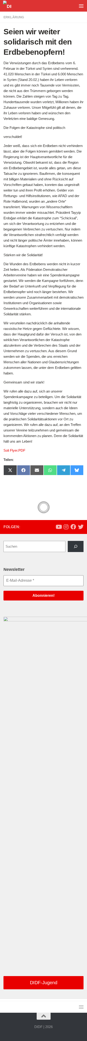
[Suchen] (76, 546)
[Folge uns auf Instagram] (66, 527)
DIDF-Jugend (43, 982)
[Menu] (81, 6)
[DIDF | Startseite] (8, 6)
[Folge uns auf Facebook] (73, 527)
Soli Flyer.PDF (14, 450)
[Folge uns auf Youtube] (58, 527)
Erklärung (13, 17)
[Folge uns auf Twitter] (81, 527)
